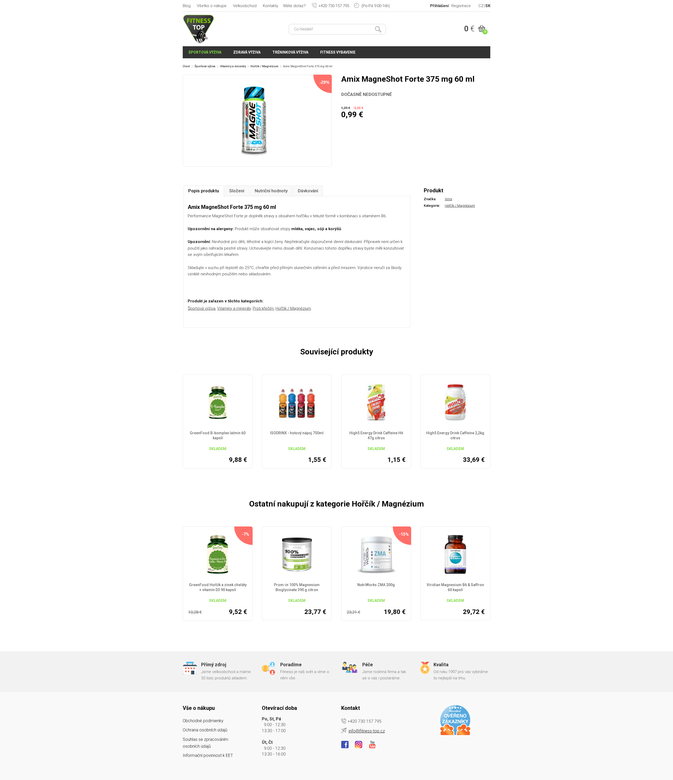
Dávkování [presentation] (308, 190)
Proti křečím (263, 308)
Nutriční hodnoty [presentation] (271, 190)
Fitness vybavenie (337, 52)
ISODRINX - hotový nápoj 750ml (297, 433)
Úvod (186, 66)
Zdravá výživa (247, 52)
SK (487, 5)
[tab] (203, 190)
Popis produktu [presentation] (203, 190)
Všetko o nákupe (212, 5)
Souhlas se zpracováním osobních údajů (205, 743)
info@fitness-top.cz (367, 731)
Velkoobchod (245, 5)
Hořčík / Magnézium (264, 66)
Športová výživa (204, 52)
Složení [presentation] (236, 190)
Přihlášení (439, 5)
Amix (448, 199)
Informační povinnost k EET (208, 755)
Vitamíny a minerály (233, 66)
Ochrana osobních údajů (205, 729)
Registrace (461, 5)
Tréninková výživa (290, 52)
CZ (480, 5)
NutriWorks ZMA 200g (376, 585)
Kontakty (270, 5)
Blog (187, 5)
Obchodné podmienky (203, 720)
